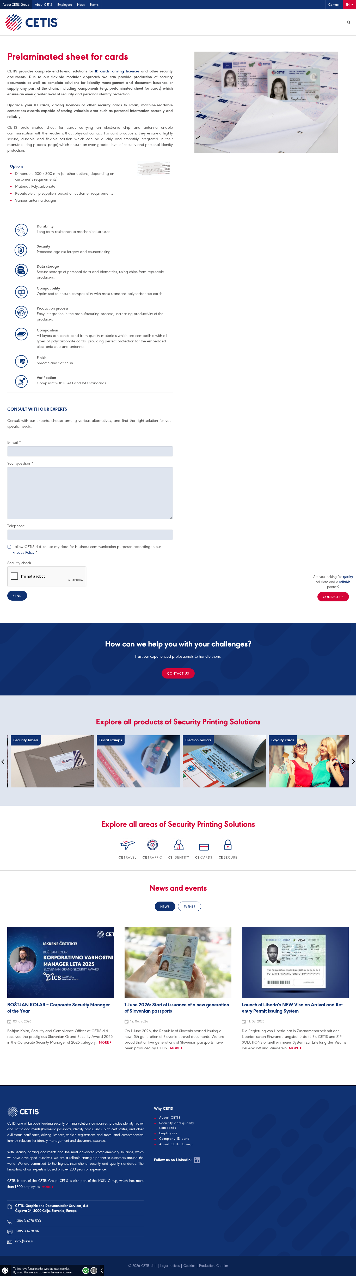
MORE (46, 1187)
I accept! (85, 1270)
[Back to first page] (32, 22)
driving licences (125, 71)
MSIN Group (107, 1181)
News (81, 5)
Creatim (222, 1266)
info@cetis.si (24, 1241)
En (348, 5)
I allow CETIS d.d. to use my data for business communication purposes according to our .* (87, 549)
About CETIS (43, 5)
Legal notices (170, 1266)
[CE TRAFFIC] (153, 851)
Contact (333, 5)
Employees (64, 5)
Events (94, 5)
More (104, 1042)
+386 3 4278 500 (28, 1221)
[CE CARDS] (204, 851)
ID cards (102, 71)
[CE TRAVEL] (128, 851)
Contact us (178, 673)
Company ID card (174, 1139)
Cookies (189, 1266)
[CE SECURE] (228, 851)
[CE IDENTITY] (179, 851)
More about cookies (93, 1270)
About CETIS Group (16, 5)
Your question (20, 463)
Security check (19, 562)
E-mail (14, 442)
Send (17, 596)
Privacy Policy (23, 552)
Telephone (16, 525)
